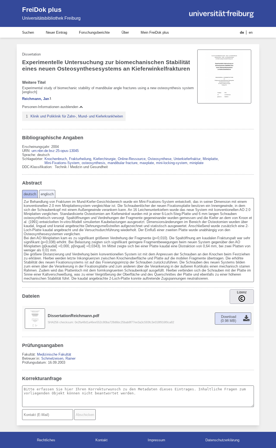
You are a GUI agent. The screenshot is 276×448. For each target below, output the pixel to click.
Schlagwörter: (33, 159)
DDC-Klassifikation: (38, 167)
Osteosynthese (159, 159)
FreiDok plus (41, 9)
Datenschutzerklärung (222, 440)
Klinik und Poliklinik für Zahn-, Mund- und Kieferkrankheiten (76, 116)
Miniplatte (210, 159)
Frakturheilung (80, 159)
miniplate (196, 163)
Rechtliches (46, 440)
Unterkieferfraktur (187, 159)
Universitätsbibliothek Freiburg (51, 18)
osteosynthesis (93, 163)
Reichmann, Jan (35, 99)
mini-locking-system (171, 163)
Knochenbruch (55, 159)
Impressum (156, 440)
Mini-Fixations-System (62, 163)
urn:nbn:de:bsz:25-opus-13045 (55, 151)
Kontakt (101, 440)
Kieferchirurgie (104, 159)
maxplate (147, 163)
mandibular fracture (122, 163)
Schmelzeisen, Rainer (58, 358)
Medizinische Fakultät (54, 354)
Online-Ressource (132, 159)
